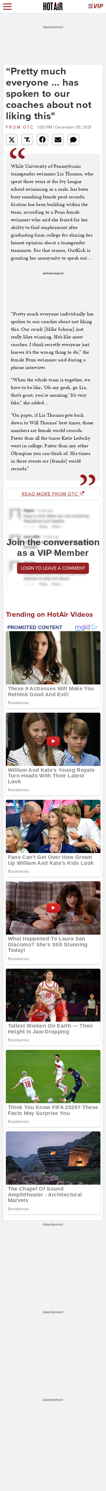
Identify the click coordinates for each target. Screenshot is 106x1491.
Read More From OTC (51, 494)
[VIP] (95, 6)
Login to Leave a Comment (53, 568)
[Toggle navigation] (7, 6)
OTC (21, 127)
